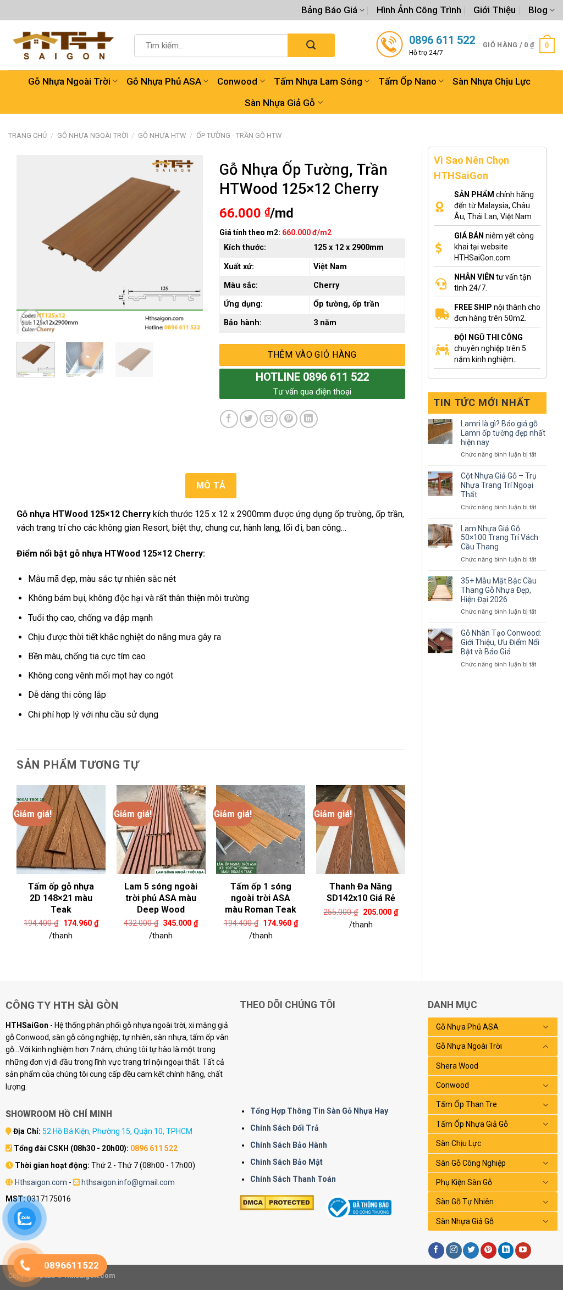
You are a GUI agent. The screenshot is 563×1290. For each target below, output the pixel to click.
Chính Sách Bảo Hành (288, 1145)
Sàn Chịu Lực (458, 1143)
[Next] (185, 244)
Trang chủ (27, 135)
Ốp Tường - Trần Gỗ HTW (239, 135)
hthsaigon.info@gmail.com (128, 1182)
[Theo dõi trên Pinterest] (488, 1250)
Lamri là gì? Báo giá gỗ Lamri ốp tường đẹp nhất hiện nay (503, 433)
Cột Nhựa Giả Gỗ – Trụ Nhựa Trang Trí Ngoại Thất (499, 485)
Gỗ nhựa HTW (162, 135)
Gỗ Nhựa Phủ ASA (163, 81)
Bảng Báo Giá (329, 9)
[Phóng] (31, 320)
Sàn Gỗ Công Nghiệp (471, 1163)
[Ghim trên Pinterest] (288, 419)
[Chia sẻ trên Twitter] (249, 419)
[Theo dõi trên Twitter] (471, 1250)
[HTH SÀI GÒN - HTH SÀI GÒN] (63, 45)
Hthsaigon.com (41, 1182)
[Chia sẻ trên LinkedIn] (309, 419)
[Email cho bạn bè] (269, 419)
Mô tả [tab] (211, 485)
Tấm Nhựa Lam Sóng (318, 81)
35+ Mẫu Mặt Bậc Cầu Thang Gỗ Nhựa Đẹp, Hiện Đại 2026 (499, 590)
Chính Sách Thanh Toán (293, 1179)
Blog (538, 9)
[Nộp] (311, 45)
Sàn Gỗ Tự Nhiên (465, 1201)
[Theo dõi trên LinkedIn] (506, 1250)
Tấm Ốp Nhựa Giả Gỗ (472, 1124)
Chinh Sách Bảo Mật (286, 1162)
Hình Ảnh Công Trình (419, 9)
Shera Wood (457, 1065)
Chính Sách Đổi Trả (284, 1128)
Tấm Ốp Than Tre (466, 1104)
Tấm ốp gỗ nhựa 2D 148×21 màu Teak (61, 891)
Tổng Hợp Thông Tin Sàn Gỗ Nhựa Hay (319, 1110)
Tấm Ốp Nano (407, 81)
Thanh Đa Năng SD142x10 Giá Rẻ (361, 891)
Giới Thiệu (494, 9)
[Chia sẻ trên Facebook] (229, 419)
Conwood (237, 81)
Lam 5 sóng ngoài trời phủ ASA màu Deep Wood (160, 891)
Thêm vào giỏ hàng (312, 354)
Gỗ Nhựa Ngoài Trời (69, 81)
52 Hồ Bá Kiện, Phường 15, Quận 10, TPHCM (117, 1131)
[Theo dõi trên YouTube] (523, 1250)
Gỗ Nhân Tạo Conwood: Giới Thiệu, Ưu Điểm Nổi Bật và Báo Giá (501, 642)
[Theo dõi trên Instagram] (454, 1250)
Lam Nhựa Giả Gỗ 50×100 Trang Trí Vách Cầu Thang (499, 538)
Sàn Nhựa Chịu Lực (491, 81)
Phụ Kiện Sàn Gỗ (464, 1182)
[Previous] (34, 244)
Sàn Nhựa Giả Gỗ (280, 102)
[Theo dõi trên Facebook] (436, 1250)
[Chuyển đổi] (546, 1027)
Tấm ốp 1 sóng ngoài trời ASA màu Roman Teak (260, 891)
